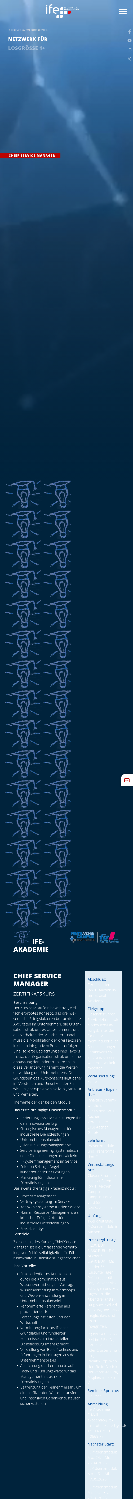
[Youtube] (129, 40)
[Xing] (129, 59)
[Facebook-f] (129, 31)
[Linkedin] (129, 49)
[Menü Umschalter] (122, 11)
